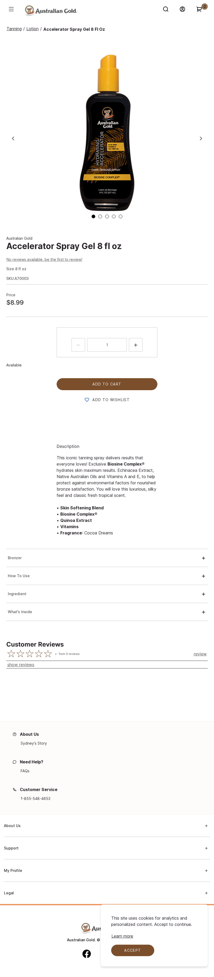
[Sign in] (185, 9)
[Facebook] (86, 953)
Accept (132, 950)
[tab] (93, 216)
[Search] (168, 9)
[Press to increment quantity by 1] (135, 345)
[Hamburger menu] (10, 9)
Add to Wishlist (111, 399)
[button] (107, 132)
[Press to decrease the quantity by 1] (78, 345)
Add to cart (106, 384)
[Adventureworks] (51, 12)
